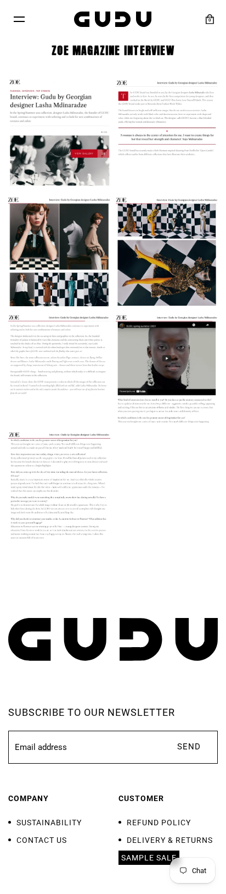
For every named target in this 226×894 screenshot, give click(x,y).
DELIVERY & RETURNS (170, 840)
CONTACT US (41, 840)
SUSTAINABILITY (49, 822)
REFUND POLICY (159, 822)
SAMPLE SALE (149, 857)
